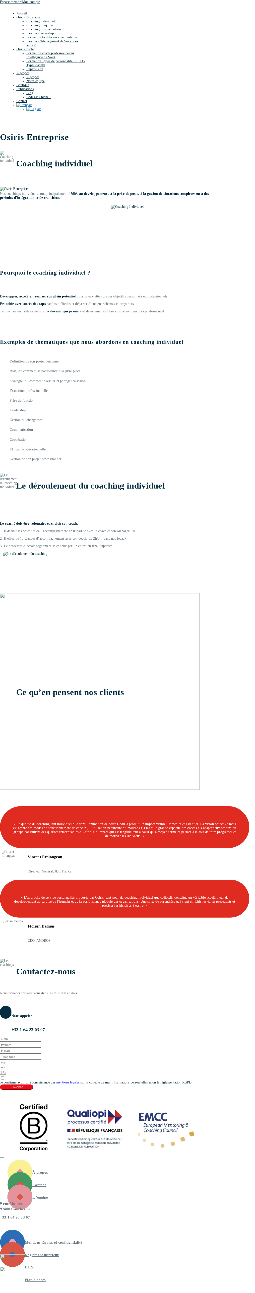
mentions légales (67, 1082)
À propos (22, 73)
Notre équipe (35, 81)
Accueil (21, 13)
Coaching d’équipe (39, 25)
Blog (29, 93)
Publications (25, 89)
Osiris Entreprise (28, 17)
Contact (21, 101)
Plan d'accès (35, 1280)
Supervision (34, 69)
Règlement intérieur (42, 1255)
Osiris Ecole (25, 49)
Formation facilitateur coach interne (51, 37)
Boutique (22, 85)
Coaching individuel (40, 21)
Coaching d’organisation (43, 29)
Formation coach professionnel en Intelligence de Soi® (50, 55)
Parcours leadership (40, 33)
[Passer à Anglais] (56, 109)
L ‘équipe (40, 1197)
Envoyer (17, 1087)
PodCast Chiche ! (38, 97)
